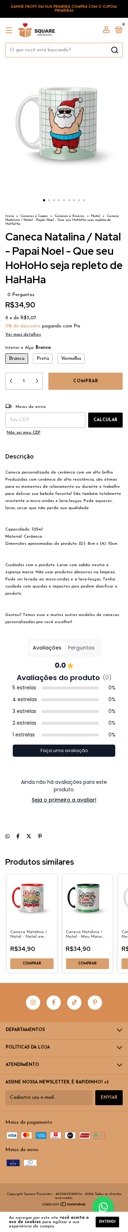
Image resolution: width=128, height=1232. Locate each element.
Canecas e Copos (34, 216)
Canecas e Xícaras (69, 216)
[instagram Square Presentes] (33, 1002)
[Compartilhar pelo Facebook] (18, 836)
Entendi (107, 1222)
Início (9, 216)
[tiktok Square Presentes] (74, 1002)
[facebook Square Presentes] (54, 1002)
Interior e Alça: (28, 348)
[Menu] (10, 30)
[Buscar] (114, 50)
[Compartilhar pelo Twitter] (28, 836)
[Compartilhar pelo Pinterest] (40, 836)
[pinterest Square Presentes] (95, 1002)
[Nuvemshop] (64, 1205)
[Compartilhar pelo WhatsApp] (7, 836)
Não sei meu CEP (24, 432)
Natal (95, 216)
